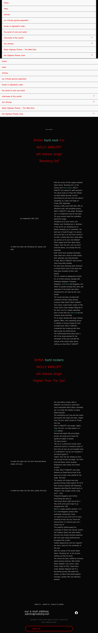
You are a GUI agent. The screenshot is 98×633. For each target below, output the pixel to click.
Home (6, 3)
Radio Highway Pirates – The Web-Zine (20, 49)
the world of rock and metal (15, 32)
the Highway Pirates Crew (14, 55)
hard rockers (67, 188)
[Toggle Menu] (91, 37)
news (6, 9)
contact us (45, 604)
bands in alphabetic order (14, 26)
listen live (36, 629)
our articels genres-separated (16, 20)
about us (38, 604)
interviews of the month (14, 38)
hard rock (51, 140)
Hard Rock (65, 284)
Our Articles (9, 44)
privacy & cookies (57, 604)
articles (7, 14)
